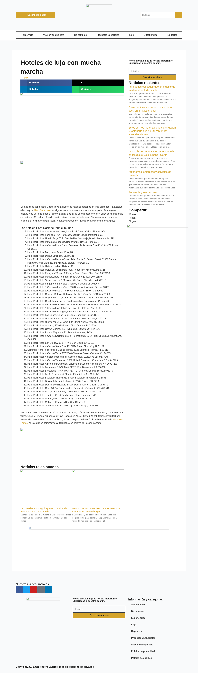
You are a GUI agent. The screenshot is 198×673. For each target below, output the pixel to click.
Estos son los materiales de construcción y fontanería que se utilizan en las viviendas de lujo (152, 131)
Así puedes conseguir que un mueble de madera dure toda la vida (43, 510)
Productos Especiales (108, 35)
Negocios (172, 35)
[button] (46, 83)
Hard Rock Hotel (42, 210)
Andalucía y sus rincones (143, 192)
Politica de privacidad (143, 651)
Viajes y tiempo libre (53, 35)
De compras (80, 35)
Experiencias (150, 35)
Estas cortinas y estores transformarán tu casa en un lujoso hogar (96, 510)
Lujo (131, 35)
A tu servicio (27, 35)
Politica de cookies (141, 658)
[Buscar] (178, 15)
